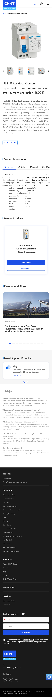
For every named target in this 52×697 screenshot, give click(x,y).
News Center (7, 568)
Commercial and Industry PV (12, 536)
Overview (9, 167)
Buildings (6, 502)
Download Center (9, 601)
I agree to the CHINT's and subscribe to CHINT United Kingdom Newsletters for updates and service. (26, 642)
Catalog (22, 167)
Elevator (5, 521)
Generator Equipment (10, 506)
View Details (26, 262)
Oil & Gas (6, 544)
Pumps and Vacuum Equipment (13, 510)
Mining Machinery (9, 514)
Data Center (7, 525)
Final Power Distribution (16, 13)
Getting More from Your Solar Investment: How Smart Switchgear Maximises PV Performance (24, 329)
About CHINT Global (10, 564)
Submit (26, 632)
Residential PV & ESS (10, 529)
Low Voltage (7, 478)
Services (7, 596)
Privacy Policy (28, 640)
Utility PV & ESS (8, 532)
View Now (16, 375)
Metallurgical (7, 540)
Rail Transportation (9, 547)
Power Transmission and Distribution (15, 482)
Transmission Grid (9, 495)
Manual (34, 167)
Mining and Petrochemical (11, 551)
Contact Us (6, 605)
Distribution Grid (8, 499)
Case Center (9, 587)
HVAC (5, 517)
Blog (15, 366)
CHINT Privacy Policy (10, 579)
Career (5, 575)
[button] (48, 71)
